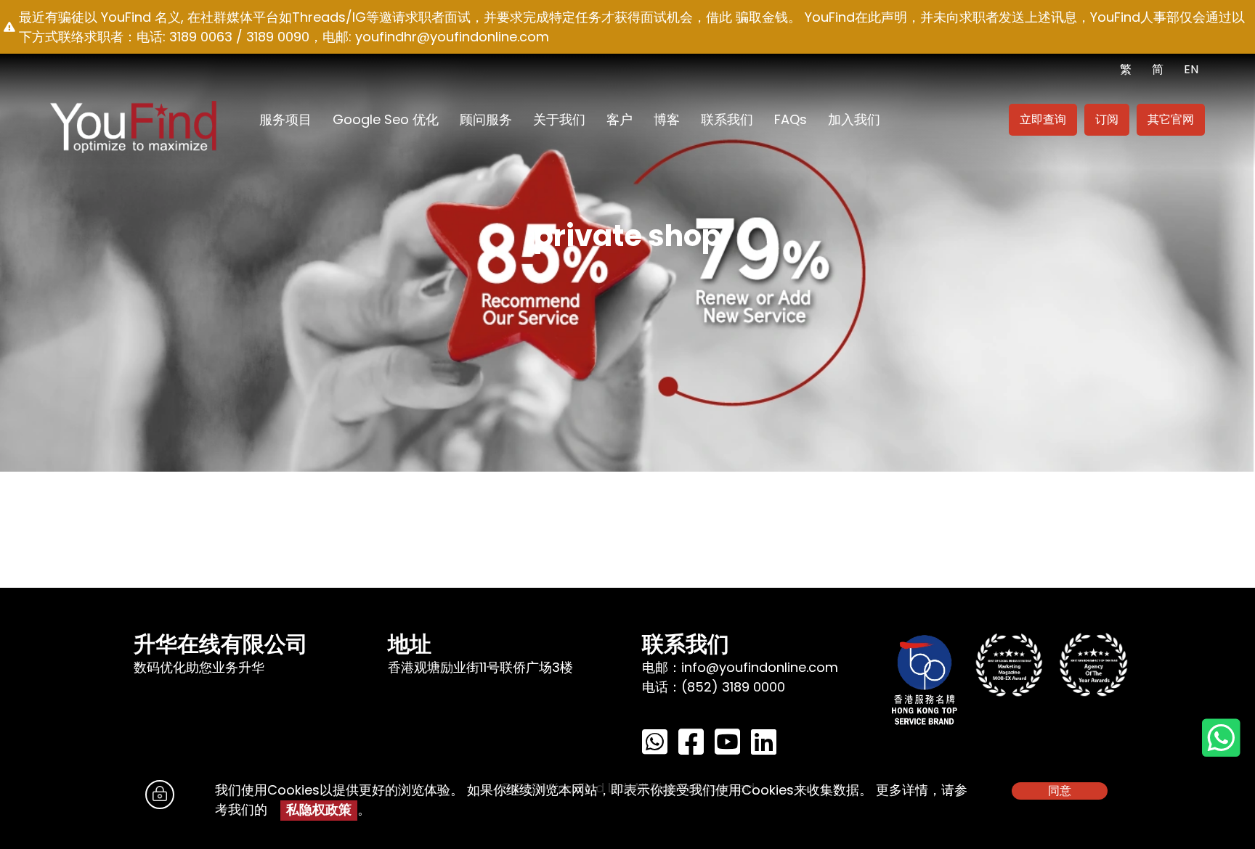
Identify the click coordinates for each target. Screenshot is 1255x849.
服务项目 (285, 119)
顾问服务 (486, 119)
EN (1191, 69)
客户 (619, 119)
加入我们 (854, 119)
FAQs (790, 119)
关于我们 (559, 119)
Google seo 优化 (386, 119)
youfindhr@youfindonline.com (452, 37)
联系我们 (727, 119)
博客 (667, 119)
